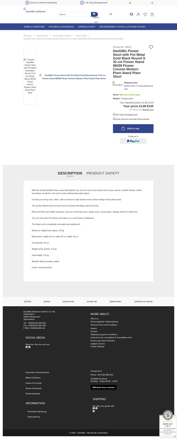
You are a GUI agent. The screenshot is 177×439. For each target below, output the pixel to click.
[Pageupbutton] (169, 435)
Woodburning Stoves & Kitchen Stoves (122, 27)
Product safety (102, 173)
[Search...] (94, 14)
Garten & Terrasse (34, 383)
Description (70, 173)
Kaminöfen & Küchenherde (37, 372)
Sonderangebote (33, 393)
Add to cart (133, 128)
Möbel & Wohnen (33, 378)
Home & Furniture (34, 27)
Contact (94, 331)
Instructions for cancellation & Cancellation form (111, 337)
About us (94, 318)
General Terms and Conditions (104, 325)
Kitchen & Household (61, 27)
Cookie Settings (97, 346)
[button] (131, 14)
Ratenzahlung (34, 417)
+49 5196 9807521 (105, 375)
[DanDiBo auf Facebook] (27, 347)
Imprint (94, 328)
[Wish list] (145, 14)
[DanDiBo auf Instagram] (29, 347)
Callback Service (98, 344)
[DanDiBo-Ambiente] (38, 13)
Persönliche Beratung (37, 411)
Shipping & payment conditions (104, 334)
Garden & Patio (86, 27)
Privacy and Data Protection (103, 341)
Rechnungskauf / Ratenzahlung (104, 321)
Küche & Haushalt (33, 388)
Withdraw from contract (104, 387)
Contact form (96, 371)
